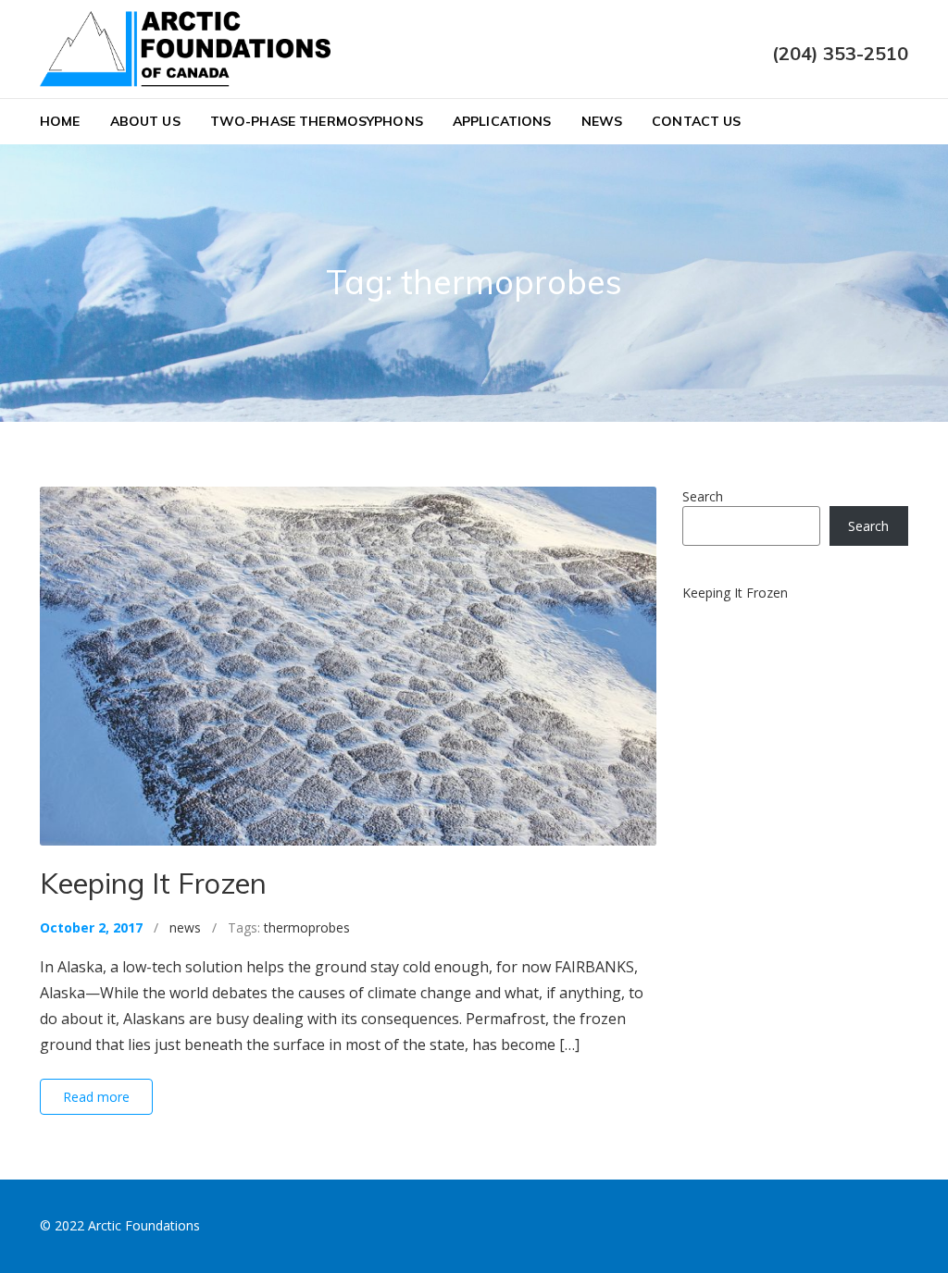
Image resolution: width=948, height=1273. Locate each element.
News (602, 121)
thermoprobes (307, 927)
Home (60, 121)
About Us (145, 121)
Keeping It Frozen (153, 883)
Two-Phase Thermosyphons (316, 121)
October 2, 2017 (91, 927)
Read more (96, 1097)
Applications (502, 121)
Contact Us (696, 121)
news (185, 927)
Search (702, 496)
